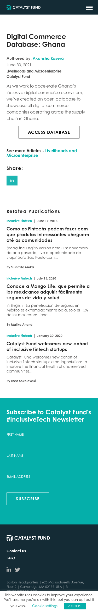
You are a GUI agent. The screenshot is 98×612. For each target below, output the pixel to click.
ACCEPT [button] (75, 606)
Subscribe (28, 498)
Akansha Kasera (48, 58)
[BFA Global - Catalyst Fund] (24, 7)
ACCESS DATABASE (49, 132)
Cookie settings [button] (44, 606)
